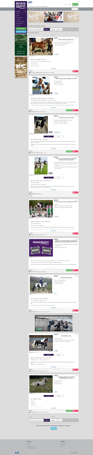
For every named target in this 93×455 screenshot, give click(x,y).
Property (18, 25)
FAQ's (28, 445)
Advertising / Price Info (31, 446)
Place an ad (75, 4)
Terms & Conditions (30, 448)
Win (48, 9)
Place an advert (21, 28)
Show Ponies (38, 26)
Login (65, 4)
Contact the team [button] (32, 6)
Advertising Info (35, 9)
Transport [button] (18, 19)
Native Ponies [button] (19, 17)
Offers (44, 9)
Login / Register (21, 31)
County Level (39, 29)
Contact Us (29, 443)
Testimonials (63, 445)
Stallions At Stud (19, 23)
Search (54, 428)
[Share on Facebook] (54, 157)
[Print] (55, 157)
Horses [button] (17, 13)
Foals (59, 29)
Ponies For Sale (31, 26)
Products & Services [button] (20, 21)
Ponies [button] (17, 15)
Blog (41, 9)
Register (69, 4)
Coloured (46, 29)
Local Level (31, 29)
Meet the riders (63, 443)
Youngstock (53, 29)
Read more (54, 68)
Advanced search (75, 6)
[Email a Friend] (56, 157)
